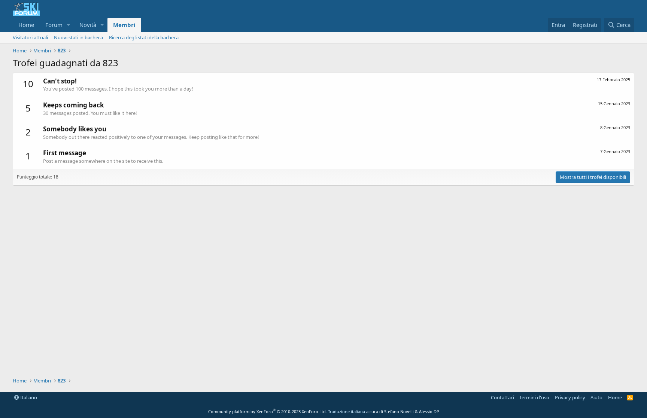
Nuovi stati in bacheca (78, 37)
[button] (68, 25)
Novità (87, 24)
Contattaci (502, 397)
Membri (124, 24)
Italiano (28, 397)
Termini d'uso (534, 397)
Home (26, 24)
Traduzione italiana (346, 411)
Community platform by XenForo (267, 411)
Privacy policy (570, 397)
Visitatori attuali (30, 37)
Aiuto (596, 397)
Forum (54, 24)
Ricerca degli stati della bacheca (144, 37)
